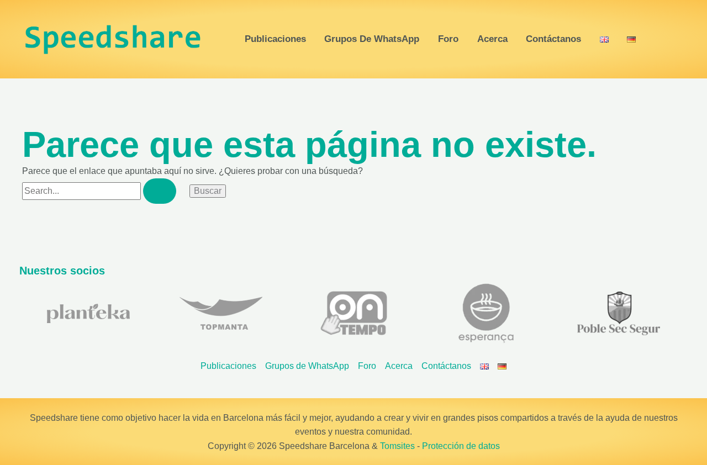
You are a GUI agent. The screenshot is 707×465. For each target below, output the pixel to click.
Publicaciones (275, 39)
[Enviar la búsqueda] (159, 191)
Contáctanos (553, 39)
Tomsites (397, 446)
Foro (448, 39)
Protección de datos (461, 446)
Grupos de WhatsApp (371, 39)
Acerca (492, 39)
